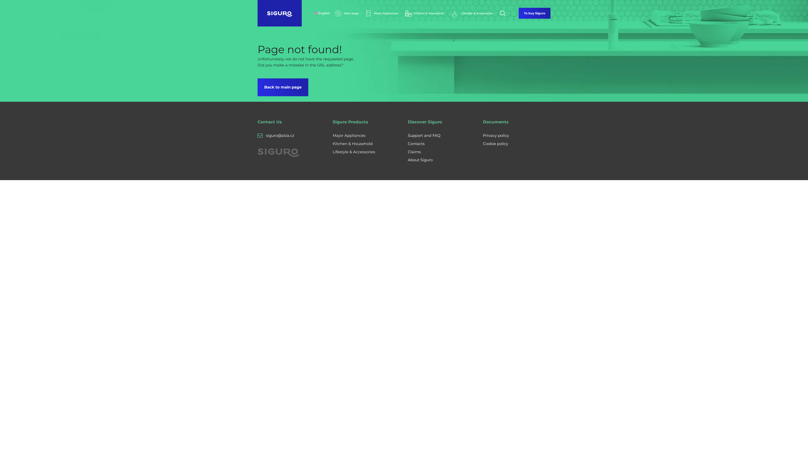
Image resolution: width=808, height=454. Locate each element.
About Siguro (420, 160)
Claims (414, 152)
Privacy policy (496, 135)
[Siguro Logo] (280, 13)
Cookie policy (495, 143)
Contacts (416, 143)
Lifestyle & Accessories (354, 152)
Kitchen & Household (353, 143)
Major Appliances (349, 135)
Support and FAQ (424, 135)
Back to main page (283, 87)
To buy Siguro (534, 13)
